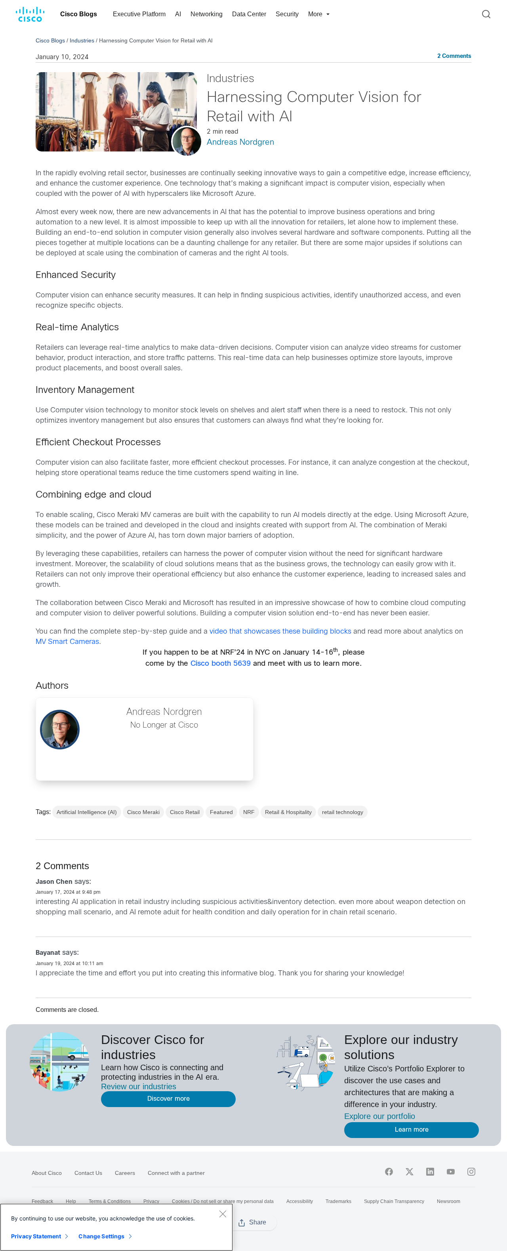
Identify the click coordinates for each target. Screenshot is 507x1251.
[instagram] (471, 1172)
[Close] (223, 1214)
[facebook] (389, 1172)
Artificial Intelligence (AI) (87, 812)
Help (71, 1201)
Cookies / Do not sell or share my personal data (223, 1201)
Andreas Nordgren (240, 142)
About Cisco (47, 1173)
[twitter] (410, 1172)
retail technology (342, 812)
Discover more (168, 1099)
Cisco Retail (185, 812)
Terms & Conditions (110, 1201)
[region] (116, 1227)
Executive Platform (139, 14)
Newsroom (448, 1201)
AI (178, 14)
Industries (82, 40)
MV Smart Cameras (67, 642)
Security (287, 14)
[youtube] (451, 1172)
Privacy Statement (36, 1236)
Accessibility (299, 1201)
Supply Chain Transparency (394, 1201)
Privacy (151, 1201)
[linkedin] (430, 1172)
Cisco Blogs (78, 14)
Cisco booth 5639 (221, 664)
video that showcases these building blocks (280, 631)
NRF (249, 812)
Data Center (249, 14)
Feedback (42, 1201)
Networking (207, 14)
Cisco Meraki (143, 812)
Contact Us (88, 1173)
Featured (221, 812)
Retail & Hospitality (288, 812)
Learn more (412, 1130)
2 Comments (454, 56)
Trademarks (338, 1201)
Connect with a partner (176, 1173)
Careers (125, 1173)
